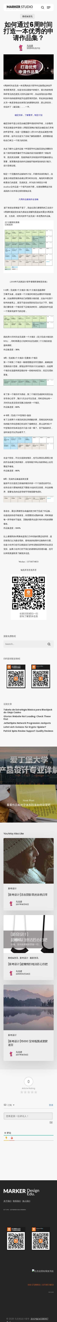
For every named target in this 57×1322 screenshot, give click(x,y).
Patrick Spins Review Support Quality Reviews (28, 731)
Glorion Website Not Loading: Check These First (27, 717)
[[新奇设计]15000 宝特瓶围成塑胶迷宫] (28, 1023)
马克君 (30, 45)
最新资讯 (34, 958)
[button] (48, 7)
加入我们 (26, 1201)
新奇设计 (12, 888)
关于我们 (7, 1201)
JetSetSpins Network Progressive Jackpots (27, 723)
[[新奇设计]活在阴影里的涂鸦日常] (28, 874)
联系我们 (17, 1201)
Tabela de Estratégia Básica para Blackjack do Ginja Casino (27, 711)
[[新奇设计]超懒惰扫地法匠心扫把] (28, 947)
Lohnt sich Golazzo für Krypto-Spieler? (24, 727)
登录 (50, 1105)
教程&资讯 (27, 16)
